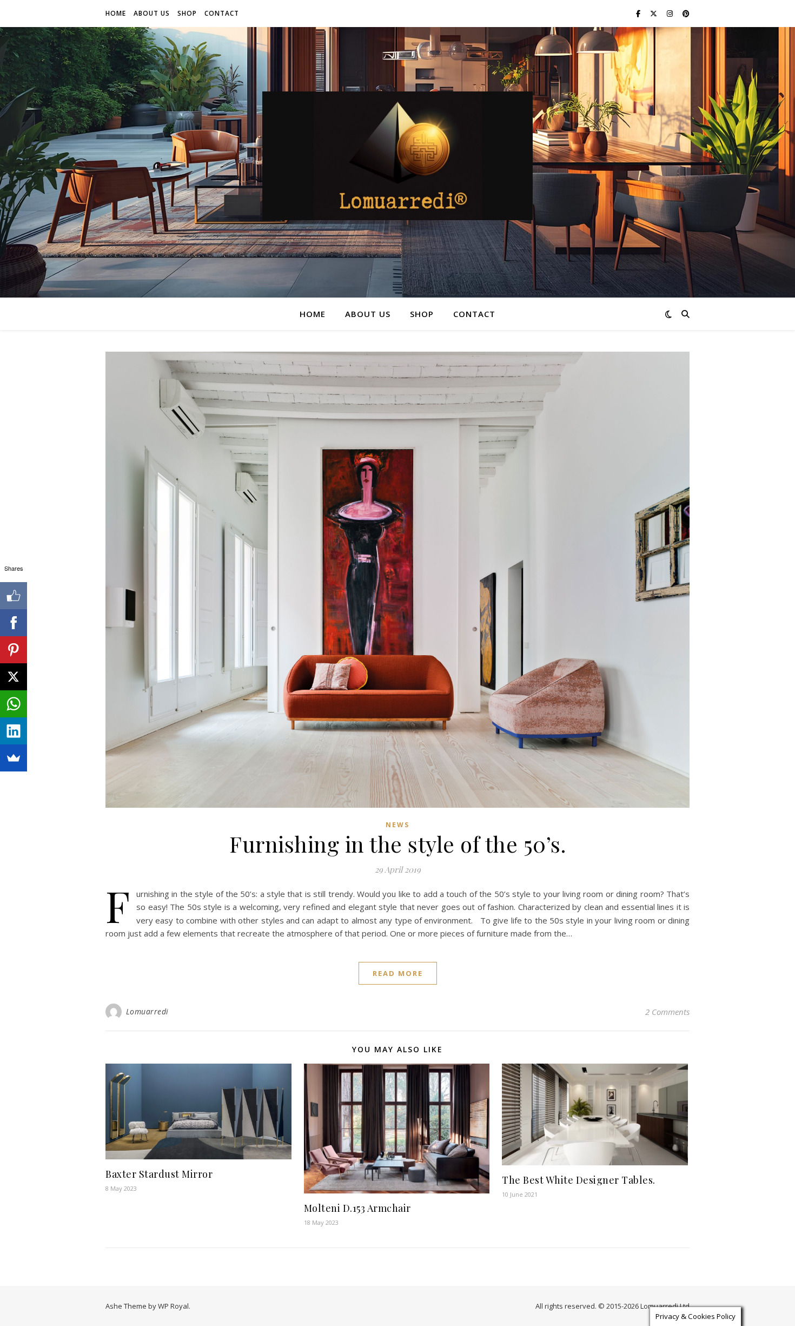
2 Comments (667, 1011)
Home (115, 13)
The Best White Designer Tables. (578, 1179)
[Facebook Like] (13, 595)
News (397, 824)
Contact (221, 13)
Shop (187, 13)
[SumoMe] (13, 757)
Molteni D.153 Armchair (357, 1208)
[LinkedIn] (13, 730)
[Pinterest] (13, 649)
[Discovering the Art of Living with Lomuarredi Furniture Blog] (397, 155)
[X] (13, 676)
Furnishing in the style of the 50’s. (397, 843)
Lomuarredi (147, 1011)
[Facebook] (13, 622)
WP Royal (173, 1306)
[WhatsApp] (13, 703)
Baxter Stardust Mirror (159, 1173)
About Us (152, 13)
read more (398, 973)
